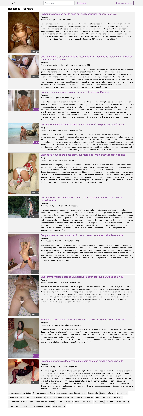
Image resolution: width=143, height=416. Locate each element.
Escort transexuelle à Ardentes (20, 402)
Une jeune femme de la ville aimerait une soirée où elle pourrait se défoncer (82, 124)
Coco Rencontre (59, 406)
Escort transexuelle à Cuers (44, 393)
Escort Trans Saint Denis (18, 406)
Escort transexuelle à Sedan (19, 393)
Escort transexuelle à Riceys (82, 397)
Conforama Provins (107, 393)
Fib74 (12, 3)
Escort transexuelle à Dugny (58, 397)
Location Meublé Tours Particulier (108, 397)
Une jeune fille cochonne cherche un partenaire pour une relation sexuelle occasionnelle (81, 199)
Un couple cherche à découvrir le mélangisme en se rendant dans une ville (82, 361)
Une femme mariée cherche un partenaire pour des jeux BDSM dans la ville (82, 276)
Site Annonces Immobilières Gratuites (71, 393)
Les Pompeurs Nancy (64, 402)
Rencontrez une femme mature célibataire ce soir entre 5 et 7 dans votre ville (83, 319)
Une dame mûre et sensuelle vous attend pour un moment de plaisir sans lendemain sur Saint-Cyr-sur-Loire (87, 58)
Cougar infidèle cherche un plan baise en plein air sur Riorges (75, 92)
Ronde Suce (13, 397)
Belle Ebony (99, 402)
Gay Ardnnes (122, 393)
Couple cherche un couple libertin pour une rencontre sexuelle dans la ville (82, 235)
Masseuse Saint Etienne (44, 402)
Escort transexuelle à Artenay (117, 402)
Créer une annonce (124, 3)
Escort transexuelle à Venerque (32, 397)
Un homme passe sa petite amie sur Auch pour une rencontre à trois (79, 14)
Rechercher (82, 3)
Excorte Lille (93, 393)
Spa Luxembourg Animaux (40, 406)
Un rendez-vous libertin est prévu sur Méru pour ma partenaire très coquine (83, 154)
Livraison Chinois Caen (83, 402)
